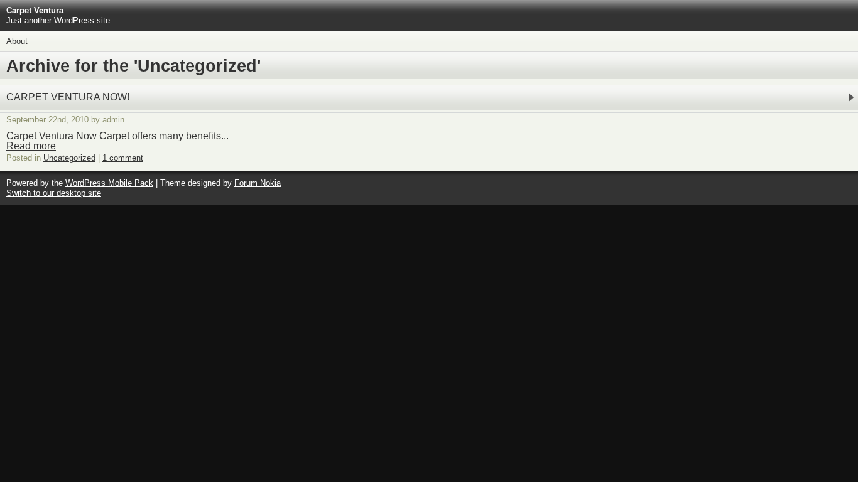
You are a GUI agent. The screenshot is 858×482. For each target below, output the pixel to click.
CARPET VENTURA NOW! (67, 97)
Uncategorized (69, 158)
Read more (31, 146)
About (17, 41)
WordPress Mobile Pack (109, 183)
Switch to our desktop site (53, 193)
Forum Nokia (257, 183)
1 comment (122, 158)
